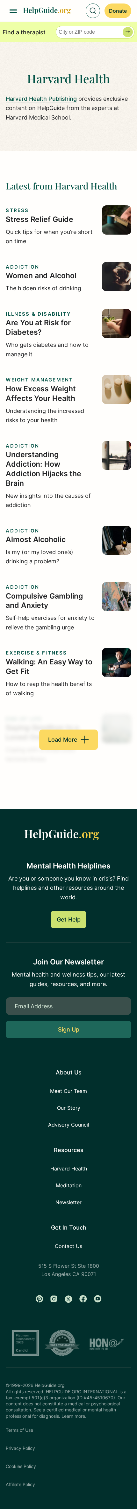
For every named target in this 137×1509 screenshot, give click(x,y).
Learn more (73, 1416)
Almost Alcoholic (35, 539)
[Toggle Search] (93, 10)
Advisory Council (68, 1124)
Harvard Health (68, 1168)
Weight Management (39, 380)
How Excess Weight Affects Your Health (41, 393)
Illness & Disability (38, 314)
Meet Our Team (68, 1091)
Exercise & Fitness (36, 653)
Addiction (22, 267)
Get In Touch (68, 1227)
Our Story (68, 1108)
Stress (17, 210)
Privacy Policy (20, 1448)
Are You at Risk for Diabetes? (38, 327)
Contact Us (68, 1246)
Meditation (69, 1185)
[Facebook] (83, 1298)
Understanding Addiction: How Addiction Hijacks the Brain (43, 468)
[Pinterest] (39, 1298)
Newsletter (68, 1202)
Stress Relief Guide (39, 219)
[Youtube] (97, 1298)
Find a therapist (24, 32)
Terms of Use (19, 1430)
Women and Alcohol (41, 275)
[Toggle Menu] (13, 10)
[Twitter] (68, 1298)
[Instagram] (53, 1298)
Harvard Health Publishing (41, 98)
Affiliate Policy (20, 1484)
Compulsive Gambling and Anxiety (44, 601)
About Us (69, 1072)
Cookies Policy (21, 1466)
